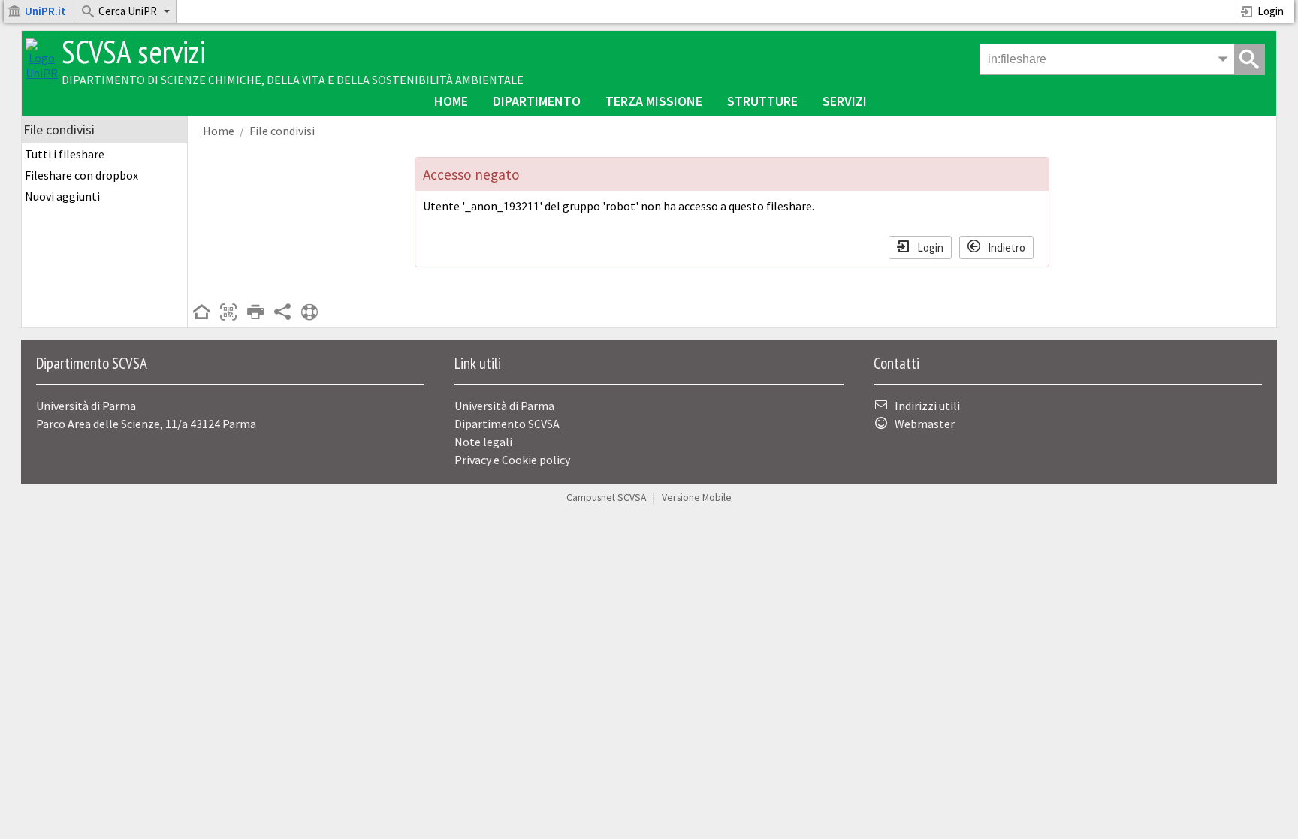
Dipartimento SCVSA (507, 423)
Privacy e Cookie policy (512, 459)
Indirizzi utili (927, 405)
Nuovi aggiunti (62, 196)
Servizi (845, 101)
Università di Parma (504, 405)
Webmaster (925, 423)
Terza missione (653, 101)
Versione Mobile (697, 497)
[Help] (309, 313)
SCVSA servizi (134, 51)
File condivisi (282, 131)
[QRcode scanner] (228, 313)
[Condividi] (282, 313)
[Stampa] (255, 313)
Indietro (1006, 246)
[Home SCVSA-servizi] (42, 72)
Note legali (483, 441)
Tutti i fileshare (64, 153)
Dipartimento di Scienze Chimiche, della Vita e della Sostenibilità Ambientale (293, 79)
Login (1270, 11)
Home (451, 101)
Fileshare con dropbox (81, 175)
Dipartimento (537, 101)
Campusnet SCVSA (606, 497)
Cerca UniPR (127, 11)
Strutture (762, 101)
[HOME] (201, 313)
